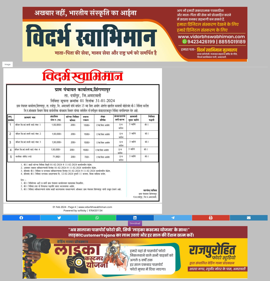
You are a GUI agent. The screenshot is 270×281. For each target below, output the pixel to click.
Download (135, 223)
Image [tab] (7, 64)
